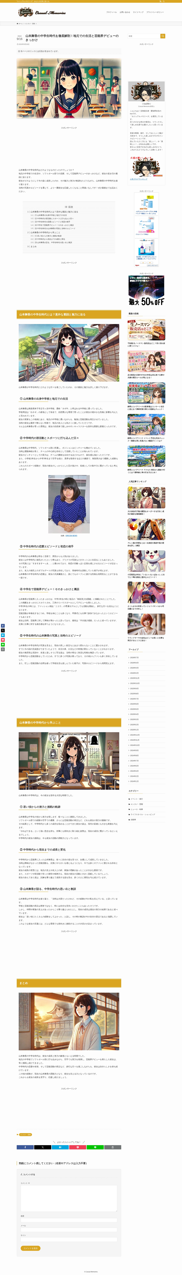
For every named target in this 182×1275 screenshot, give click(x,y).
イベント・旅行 (137, 799)
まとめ (34, 246)
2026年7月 (134, 658)
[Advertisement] (69, 147)
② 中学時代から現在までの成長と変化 (50, 239)
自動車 (133, 820)
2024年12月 (135, 735)
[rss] (160, 1)
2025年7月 (134, 699)
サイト (23, 1235)
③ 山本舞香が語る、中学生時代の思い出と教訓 (53, 242)
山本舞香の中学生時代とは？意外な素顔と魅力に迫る (54, 212)
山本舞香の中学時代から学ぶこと (45, 232)
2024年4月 (134, 771)
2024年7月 (134, 761)
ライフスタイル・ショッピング (143, 814)
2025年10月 (135, 683)
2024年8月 (134, 755)
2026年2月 (134, 673)
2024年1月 (134, 781)
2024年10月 (135, 745)
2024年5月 (134, 766)
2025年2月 (134, 725)
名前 (22, 1216)
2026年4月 (134, 663)
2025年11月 (134, 678)
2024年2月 (134, 776)
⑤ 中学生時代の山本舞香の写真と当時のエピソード (55, 228)
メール (23, 1226)
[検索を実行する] (162, 36)
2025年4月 (134, 714)
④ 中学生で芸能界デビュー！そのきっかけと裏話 (54, 225)
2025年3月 (134, 719)
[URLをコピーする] (112, 1147)
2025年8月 (134, 694)
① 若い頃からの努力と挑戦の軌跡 (48, 236)
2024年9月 (134, 750)
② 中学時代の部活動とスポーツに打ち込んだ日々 (54, 219)
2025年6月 (134, 704)
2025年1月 (134, 730)
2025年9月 (134, 689)
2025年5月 (134, 709)
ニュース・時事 (137, 809)
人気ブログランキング (138, 179)
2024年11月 (134, 740)
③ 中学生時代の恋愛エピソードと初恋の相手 (52, 222)
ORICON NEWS (71, 536)
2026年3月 (134, 668)
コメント (25, 1183)
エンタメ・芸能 (25, 1134)
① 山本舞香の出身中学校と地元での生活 (51, 215)
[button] (25, 1147)
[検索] (163, 1)
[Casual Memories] (41, 12)
